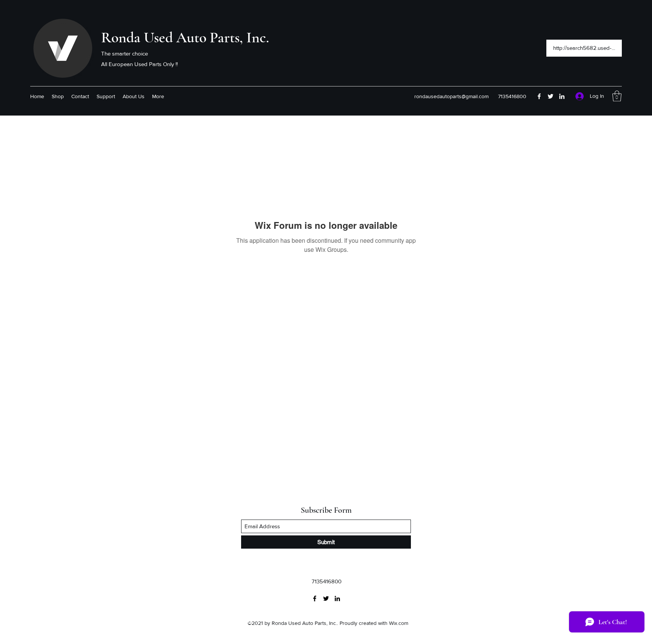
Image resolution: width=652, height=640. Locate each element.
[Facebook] (539, 96)
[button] (616, 96)
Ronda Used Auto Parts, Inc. (185, 37)
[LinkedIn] (562, 96)
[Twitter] (550, 96)
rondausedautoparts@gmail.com (451, 96)
